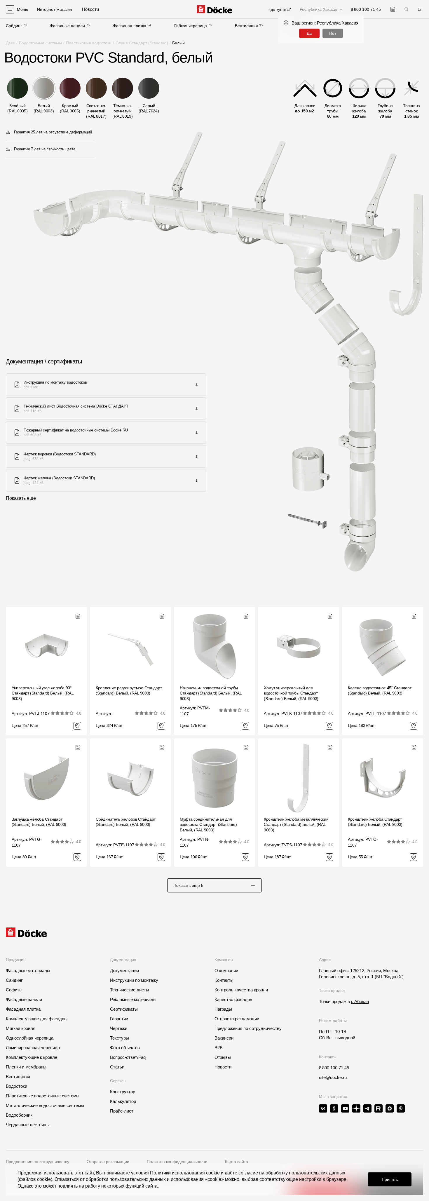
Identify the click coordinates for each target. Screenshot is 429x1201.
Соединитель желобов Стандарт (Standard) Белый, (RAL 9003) (126, 822)
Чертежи (118, 1028)
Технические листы (129, 989)
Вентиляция (246, 25)
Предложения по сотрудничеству (248, 1028)
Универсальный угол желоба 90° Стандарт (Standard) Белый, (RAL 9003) (42, 693)
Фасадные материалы (28, 970)
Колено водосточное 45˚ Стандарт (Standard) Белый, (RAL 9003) (379, 690)
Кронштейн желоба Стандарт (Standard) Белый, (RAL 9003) (375, 822)
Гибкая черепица (190, 25)
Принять (390, 1179)
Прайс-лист (121, 1110)
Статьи (117, 1066)
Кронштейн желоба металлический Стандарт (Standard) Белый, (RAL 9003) (296, 824)
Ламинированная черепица (33, 1047)
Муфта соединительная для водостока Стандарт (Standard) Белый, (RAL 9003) (208, 824)
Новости (222, 1066)
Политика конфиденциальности (177, 1162)
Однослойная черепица (29, 1037)
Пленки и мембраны (26, 1066)
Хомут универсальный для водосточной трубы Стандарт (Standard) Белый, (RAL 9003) (291, 693)
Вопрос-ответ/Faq (128, 1057)
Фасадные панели (67, 25)
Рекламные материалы (133, 999)
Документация (124, 970)
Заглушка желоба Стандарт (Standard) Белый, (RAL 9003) (39, 822)
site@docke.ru (333, 1077)
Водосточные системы (40, 43)
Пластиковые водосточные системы (42, 1095)
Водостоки (16, 1086)
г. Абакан (360, 1001)
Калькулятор (123, 1101)
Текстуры (119, 1037)
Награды (223, 1009)
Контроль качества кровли (241, 989)
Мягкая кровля (20, 1028)
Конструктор (122, 1091)
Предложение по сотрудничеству (37, 1162)
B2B (218, 1047)
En (420, 9)
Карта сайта (236, 1162)
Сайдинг (14, 25)
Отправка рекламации (236, 1018)
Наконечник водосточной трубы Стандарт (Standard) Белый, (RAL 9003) (210, 693)
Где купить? (279, 9)
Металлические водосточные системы (45, 1105)
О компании (226, 970)
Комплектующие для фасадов (36, 1018)
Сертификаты (124, 1009)
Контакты (223, 980)
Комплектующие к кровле (31, 1057)
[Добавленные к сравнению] (393, 9)
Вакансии (223, 1037)
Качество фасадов (233, 999)
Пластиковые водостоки (88, 43)
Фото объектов (125, 1047)
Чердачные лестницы (28, 1124)
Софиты (14, 989)
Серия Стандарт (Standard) (142, 43)
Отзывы (222, 1057)
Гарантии (119, 1018)
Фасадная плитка (129, 25)
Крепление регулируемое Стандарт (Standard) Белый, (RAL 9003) (129, 690)
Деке (10, 43)
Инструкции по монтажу (134, 980)
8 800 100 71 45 (334, 1067)
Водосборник (19, 1115)
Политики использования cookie (185, 1172)
